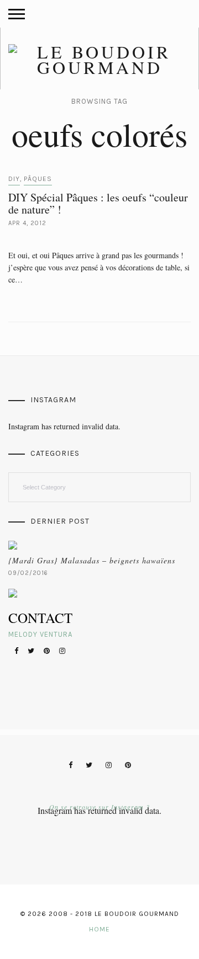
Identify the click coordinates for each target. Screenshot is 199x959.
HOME (99, 929)
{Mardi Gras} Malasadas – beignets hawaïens (91, 560)
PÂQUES (38, 179)
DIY (14, 179)
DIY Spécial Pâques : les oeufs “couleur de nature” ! (98, 203)
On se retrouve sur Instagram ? (99, 806)
